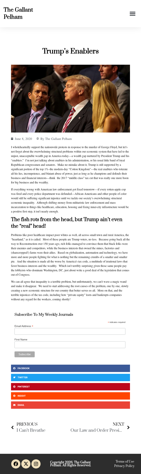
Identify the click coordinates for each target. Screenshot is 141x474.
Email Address (24, 326)
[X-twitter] (25, 463)
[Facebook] (15, 463)
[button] (132, 13)
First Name (21, 339)
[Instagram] (36, 463)
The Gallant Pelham (18, 13)
